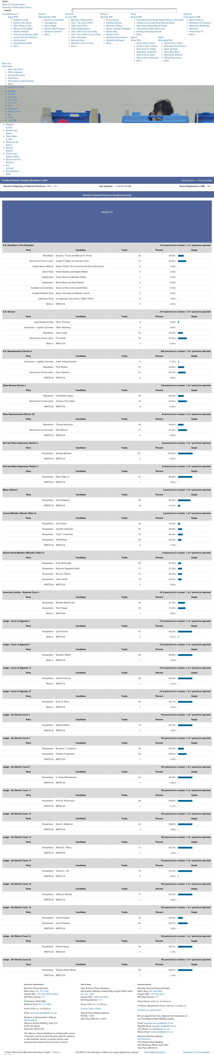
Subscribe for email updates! (196, 1052)
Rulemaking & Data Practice (21, 80)
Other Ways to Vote (22, 25)
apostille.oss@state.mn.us (164, 1025)
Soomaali (12, 96)
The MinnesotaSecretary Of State (16, 6)
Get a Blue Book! (172, 51)
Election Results (21, 31)
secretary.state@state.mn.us (43, 1012)
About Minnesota (163, 39)
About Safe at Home (146, 43)
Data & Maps (50, 25)
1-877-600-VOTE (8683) (47, 993)
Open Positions (196, 19)
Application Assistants (146, 51)
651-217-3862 (44, 1004)
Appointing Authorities (199, 25)
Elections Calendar (53, 31)
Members (193, 28)
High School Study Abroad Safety (152, 25)
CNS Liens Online (79, 25)
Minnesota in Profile (173, 43)
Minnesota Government (175, 45)
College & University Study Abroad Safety (156, 22)
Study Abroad (134, 15)
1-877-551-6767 (157, 993)
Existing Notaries (114, 22)
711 (43, 996)
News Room (13, 77)
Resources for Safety (146, 48)
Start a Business (78, 37)
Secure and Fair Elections (25, 37)
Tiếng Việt (12, 99)
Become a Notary (114, 25)
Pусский (12, 102)
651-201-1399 (87, 993)
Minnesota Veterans (173, 54)
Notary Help (111, 31)
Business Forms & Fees (82, 43)
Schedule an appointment (149, 1009)
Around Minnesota (16, 75)
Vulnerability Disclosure (154, 1052)
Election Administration (45, 15)
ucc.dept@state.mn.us (158, 1028)
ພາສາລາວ (12, 108)
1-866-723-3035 (100, 996)
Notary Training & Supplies (118, 28)
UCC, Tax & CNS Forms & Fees (85, 34)
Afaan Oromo (14, 111)
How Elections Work (23, 43)
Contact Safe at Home (91, 1008)
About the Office (6, 65)
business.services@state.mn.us (158, 1023)
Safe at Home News (146, 54)
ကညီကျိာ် (12, 120)
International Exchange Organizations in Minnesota (160, 19)
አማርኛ (11, 117)
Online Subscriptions (80, 28)
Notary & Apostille (104, 15)
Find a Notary (112, 19)
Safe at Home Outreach (147, 57)
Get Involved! (20, 40)
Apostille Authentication (117, 37)
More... (17, 45)
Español (11, 91)
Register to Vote (21, 19)
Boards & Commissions (190, 15)
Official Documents (173, 57)
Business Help (77, 40)
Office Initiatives (15, 72)
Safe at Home (134, 39)
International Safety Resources (151, 28)
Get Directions (30, 1020)
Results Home (188, 180)
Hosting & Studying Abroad (149, 31)
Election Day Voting (22, 22)
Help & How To (196, 31)
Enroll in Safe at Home (147, 45)
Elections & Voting (13, 15)
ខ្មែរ (9, 114)
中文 (10, 105)
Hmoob (11, 93)
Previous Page (205, 180)
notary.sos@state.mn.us (161, 1031)
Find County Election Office (26, 34)
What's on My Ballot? (23, 28)
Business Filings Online (82, 19)
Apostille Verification (115, 40)
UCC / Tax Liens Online (82, 22)
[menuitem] (23, 30)
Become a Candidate (54, 19)
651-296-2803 (155, 991)
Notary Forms (112, 34)
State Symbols (170, 48)
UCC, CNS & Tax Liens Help (84, 31)
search (7, 10)
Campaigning (50, 22)
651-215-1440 (42, 991)
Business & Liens (69, 15)
